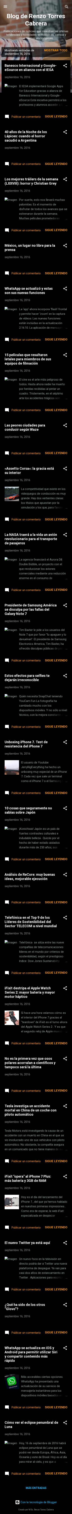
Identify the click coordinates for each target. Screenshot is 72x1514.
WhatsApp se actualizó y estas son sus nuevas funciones (29, 290)
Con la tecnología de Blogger (38, 1502)
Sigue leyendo (56, 116)
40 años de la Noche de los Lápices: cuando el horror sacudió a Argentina (26, 136)
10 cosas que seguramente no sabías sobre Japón (28, 810)
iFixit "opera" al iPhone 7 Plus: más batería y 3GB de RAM (28, 1178)
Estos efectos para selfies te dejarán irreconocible (27, 678)
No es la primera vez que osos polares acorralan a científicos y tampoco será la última (30, 1062)
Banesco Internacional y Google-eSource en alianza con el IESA (30, 67)
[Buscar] (66, 7)
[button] (65, 65)
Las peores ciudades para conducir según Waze (25, 427)
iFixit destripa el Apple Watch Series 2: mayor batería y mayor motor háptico (30, 992)
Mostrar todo (55, 50)
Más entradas (36, 1488)
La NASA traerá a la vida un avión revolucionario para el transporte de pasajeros (31, 539)
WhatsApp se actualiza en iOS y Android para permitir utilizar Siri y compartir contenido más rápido (31, 1354)
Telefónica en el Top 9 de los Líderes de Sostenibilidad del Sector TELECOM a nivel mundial (31, 921)
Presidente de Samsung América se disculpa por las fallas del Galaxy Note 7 (31, 609)
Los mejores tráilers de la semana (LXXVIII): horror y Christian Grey (31, 181)
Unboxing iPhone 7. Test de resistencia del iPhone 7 (26, 744)
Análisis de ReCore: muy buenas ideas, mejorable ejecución (30, 876)
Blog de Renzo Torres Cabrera (36, 19)
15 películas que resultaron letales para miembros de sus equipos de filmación (28, 359)
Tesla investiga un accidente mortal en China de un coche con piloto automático (30, 1110)
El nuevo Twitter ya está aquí (27, 1243)
